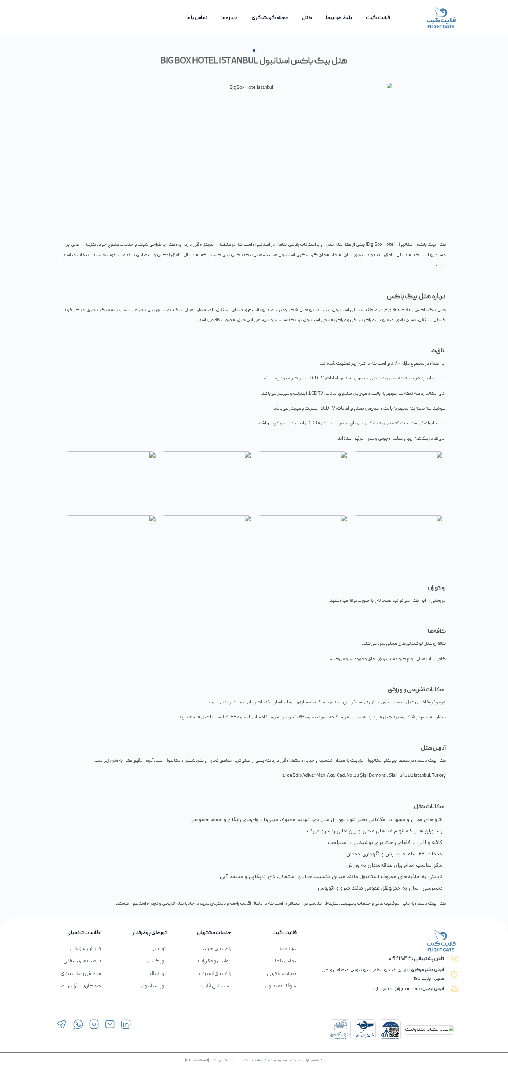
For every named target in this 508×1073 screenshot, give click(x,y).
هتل (307, 18)
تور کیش (156, 961)
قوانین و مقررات (214, 961)
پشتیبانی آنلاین (215, 986)
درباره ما (229, 18)
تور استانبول (153, 986)
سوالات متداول (280, 986)
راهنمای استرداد (214, 974)
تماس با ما (196, 18)
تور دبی (158, 949)
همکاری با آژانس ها (80, 986)
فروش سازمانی (85, 949)
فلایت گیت (378, 18)
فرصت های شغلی (82, 961)
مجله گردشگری (270, 18)
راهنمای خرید (217, 949)
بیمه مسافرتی (281, 974)
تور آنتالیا (157, 974)
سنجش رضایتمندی (80, 974)
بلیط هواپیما (339, 18)
